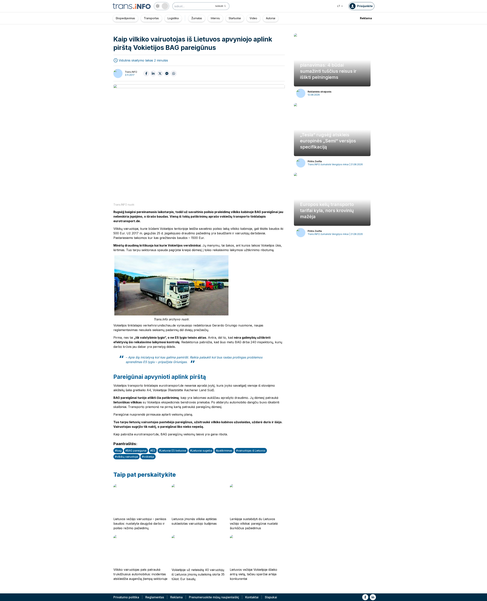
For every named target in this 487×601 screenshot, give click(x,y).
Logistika (173, 18)
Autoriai (270, 18)
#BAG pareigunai (135, 450)
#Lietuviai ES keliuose (172, 450)
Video (253, 18)
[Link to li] (373, 597)
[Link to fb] (365, 597)
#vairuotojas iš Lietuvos (250, 450)
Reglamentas (154, 597)
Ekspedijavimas (125, 18)
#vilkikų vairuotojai (126, 456)
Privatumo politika (126, 597)
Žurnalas (196, 18)
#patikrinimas (224, 450)
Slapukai (271, 597)
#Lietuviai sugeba (201, 450)
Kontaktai (252, 597)
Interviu (215, 18)
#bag (118, 450)
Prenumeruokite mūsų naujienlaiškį (214, 597)
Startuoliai (235, 18)
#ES (152, 450)
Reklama (366, 18)
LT (338, 6)
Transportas (151, 18)
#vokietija (148, 456)
